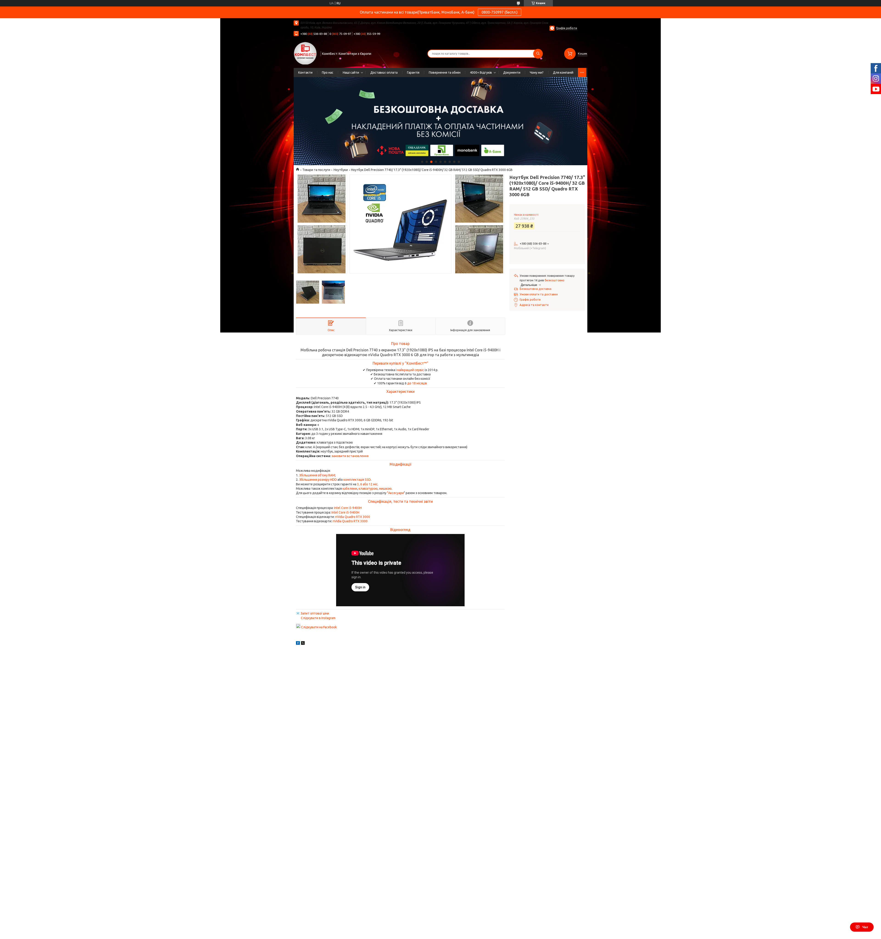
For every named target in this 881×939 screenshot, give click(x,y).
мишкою (385, 488)
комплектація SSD (357, 479)
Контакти (305, 72)
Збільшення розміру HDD (318, 479)
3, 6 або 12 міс (367, 484)
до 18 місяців (417, 383)
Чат (865, 927)
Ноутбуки (341, 170)
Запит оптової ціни (315, 613)
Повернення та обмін (444, 72)
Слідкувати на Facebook (319, 627)
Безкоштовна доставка (535, 289)
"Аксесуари (395, 493)
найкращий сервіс (410, 370)
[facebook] (298, 644)
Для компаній (563, 72)
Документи (511, 72)
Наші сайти (351, 72)
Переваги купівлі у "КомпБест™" (400, 363)
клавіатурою (368, 488)
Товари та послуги (316, 170)
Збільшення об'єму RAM (317, 475)
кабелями (350, 488)
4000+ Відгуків (481, 72)
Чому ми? (537, 72)
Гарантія (413, 72)
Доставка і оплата (384, 72)
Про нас (327, 72)
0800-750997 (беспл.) (500, 12)
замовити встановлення (350, 456)
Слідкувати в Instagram (318, 618)
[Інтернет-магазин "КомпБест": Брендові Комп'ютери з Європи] (305, 53)
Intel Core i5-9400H (348, 508)
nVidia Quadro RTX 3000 (352, 517)
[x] (303, 644)
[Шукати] (538, 54)
